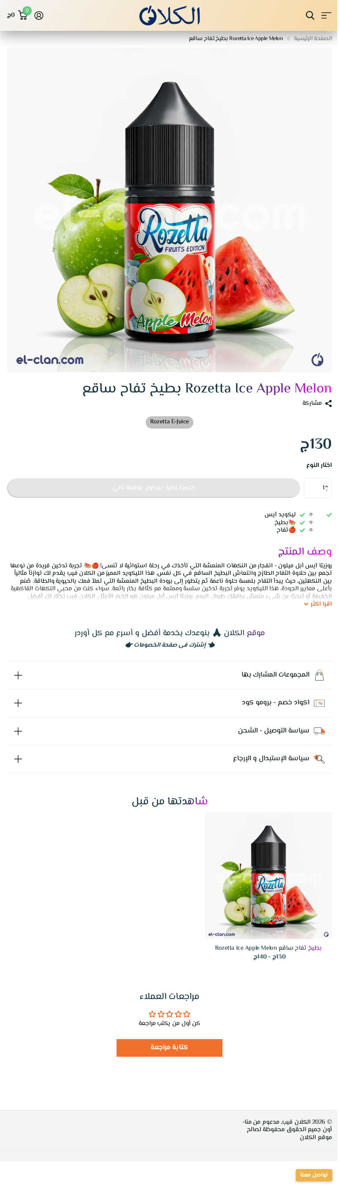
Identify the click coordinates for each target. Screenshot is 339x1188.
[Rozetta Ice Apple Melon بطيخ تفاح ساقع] (261, 869)
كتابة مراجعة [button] (166, 1041)
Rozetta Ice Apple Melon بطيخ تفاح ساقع (261, 942)
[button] (328, 481)
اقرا (321, 605)
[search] (310, 16)
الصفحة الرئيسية (313, 38)
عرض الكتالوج (326, 15)
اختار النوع (319, 466)
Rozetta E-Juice (169, 422)
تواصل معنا (307, 1175)
